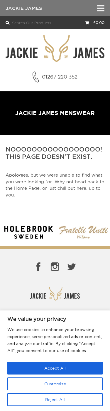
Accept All (55, 368)
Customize (55, 384)
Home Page (27, 188)
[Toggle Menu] (100, 8)
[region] (55, 360)
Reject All (55, 399)
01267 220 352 (59, 76)
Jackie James (24, 8)
